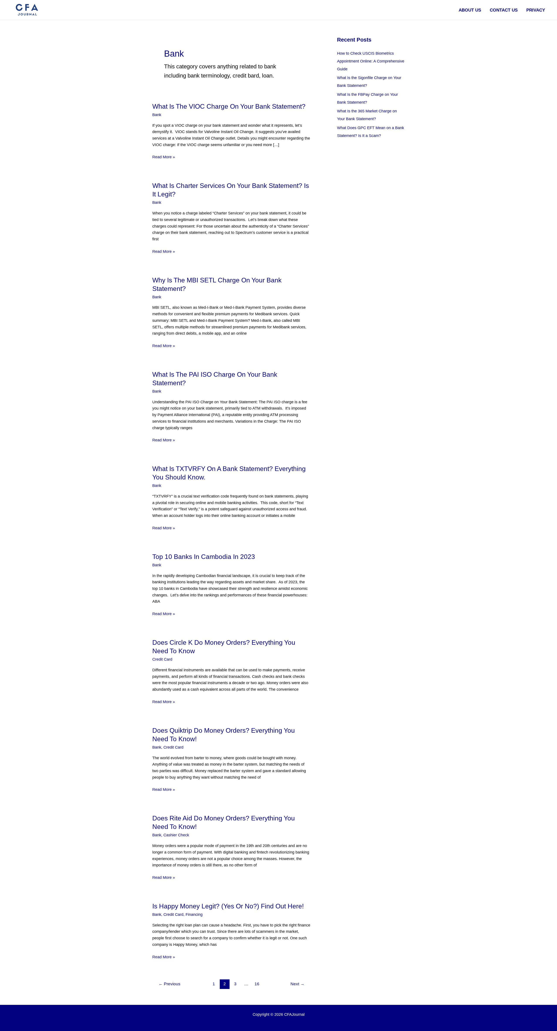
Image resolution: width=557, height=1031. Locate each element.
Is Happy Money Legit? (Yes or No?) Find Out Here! (228, 906)
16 (257, 984)
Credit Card (162, 659)
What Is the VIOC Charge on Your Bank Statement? (228, 106)
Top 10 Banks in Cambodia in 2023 (203, 556)
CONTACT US (504, 10)
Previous (169, 984)
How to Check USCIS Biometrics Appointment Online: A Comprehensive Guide (370, 61)
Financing (194, 914)
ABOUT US (470, 10)
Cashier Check (176, 835)
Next (297, 984)
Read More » (163, 157)
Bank (156, 115)
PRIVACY (535, 10)
